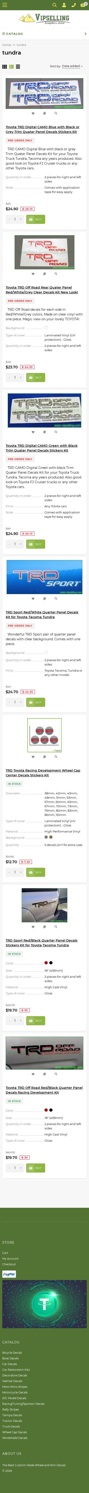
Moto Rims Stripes (14, 1386)
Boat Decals (10, 1358)
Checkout (9, 1264)
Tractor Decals (12, 1421)
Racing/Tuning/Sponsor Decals (23, 1403)
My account (10, 1258)
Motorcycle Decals (15, 1392)
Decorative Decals (14, 1375)
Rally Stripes (10, 1409)
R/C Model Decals (14, 1398)
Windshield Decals (14, 1438)
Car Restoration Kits (16, 1369)
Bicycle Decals (12, 1352)
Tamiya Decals (12, 1415)
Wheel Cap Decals (14, 1432)
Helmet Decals (12, 1381)
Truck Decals (11, 1426)
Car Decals (9, 1364)
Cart (5, 1253)
